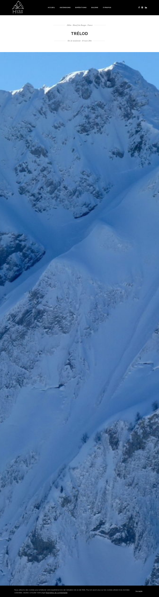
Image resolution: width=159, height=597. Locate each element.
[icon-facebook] (140, 7)
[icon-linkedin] (146, 7)
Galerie (94, 7)
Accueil (51, 7)
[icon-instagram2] (142, 7)
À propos (107, 7)
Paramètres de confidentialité (56, 593)
